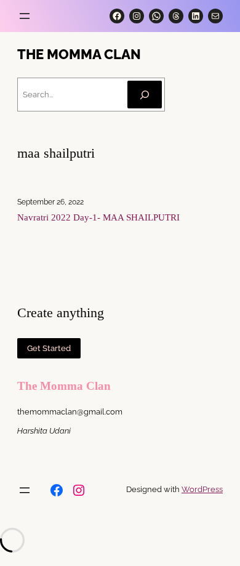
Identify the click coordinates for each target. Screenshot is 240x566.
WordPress (202, 489)
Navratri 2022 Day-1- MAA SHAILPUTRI (98, 217)
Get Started (49, 348)
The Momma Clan (79, 54)
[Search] (144, 94)
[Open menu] (24, 16)
